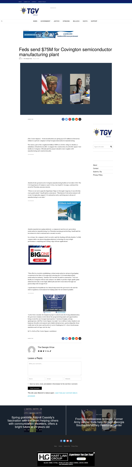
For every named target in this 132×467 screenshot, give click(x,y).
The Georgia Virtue (28, 58)
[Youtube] (67, 441)
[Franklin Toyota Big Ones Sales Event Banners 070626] (39, 255)
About (95, 165)
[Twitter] (64, 441)
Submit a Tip (97, 171)
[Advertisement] (78, 12)
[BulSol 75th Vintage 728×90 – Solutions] (51, 34)
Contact (95, 168)
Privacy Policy (98, 175)
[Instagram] (71, 441)
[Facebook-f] (61, 441)
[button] (1, 21)
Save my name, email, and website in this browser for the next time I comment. (54, 384)
